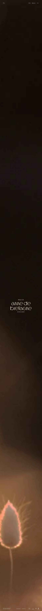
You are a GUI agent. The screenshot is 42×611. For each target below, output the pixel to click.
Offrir (29, 3)
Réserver (33, 3)
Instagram (18, 608)
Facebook (24, 608)
